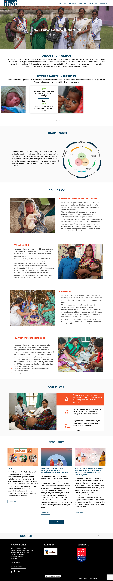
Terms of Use (92, 578)
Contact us (103, 3)
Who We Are (62, 3)
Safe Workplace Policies (52, 576)
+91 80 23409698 (16, 562)
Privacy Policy (83, 578)
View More (56, 522)
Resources (82, 3)
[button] (54, 120)
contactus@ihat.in (16, 566)
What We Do (72, 3)
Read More (12, 501)
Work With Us (93, 3)
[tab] (80, 399)
